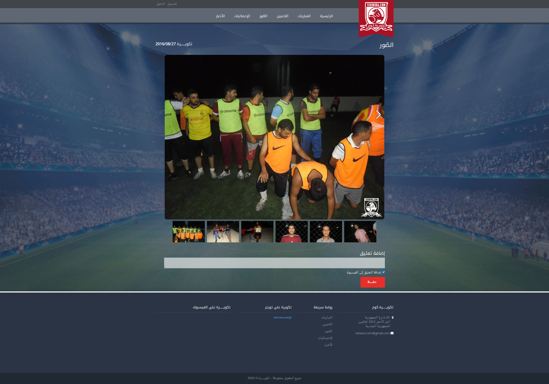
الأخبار (220, 16)
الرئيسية (326, 16)
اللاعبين (282, 16)
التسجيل (172, 4)
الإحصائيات (242, 16)
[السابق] (378, 114)
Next (370, 231)
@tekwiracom (283, 318)
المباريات (304, 16)
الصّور (263, 16)
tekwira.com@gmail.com (373, 333)
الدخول (160, 4)
